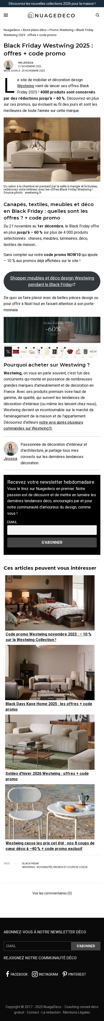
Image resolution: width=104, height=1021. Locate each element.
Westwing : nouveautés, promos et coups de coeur (54, 867)
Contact (33, 1012)
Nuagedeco (12, 30)
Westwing (25, 86)
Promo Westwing (62, 30)
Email (12, 522)
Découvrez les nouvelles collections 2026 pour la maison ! (52, 4)
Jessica (28, 62)
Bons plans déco (35, 30)
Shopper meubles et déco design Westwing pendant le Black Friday (52, 281)
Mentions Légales (76, 1012)
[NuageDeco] (52, 15)
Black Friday (30, 863)
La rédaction (51, 1012)
